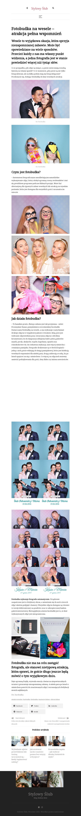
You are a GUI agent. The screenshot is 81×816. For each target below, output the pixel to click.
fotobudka (34, 699)
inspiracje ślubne (44, 699)
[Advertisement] (27, 377)
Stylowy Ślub (40, 794)
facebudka (26, 699)
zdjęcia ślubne (55, 699)
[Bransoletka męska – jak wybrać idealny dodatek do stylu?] (56, 741)
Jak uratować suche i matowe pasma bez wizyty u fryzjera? (37, 753)
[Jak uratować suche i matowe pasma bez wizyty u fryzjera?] (38, 741)
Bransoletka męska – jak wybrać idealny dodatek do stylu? (56, 753)
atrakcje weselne (16, 699)
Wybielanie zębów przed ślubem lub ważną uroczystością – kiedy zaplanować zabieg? (19, 755)
